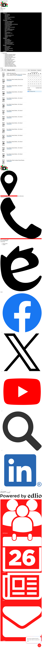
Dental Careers (7, 28)
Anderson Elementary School (10, 55)
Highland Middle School (9, 63)
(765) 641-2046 (5, 239)
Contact (4, 244)
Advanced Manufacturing (9, 21)
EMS (6, 31)
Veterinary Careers (8, 36)
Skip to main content (4, 0)
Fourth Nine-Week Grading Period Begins (15, 160)
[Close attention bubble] (40, 635)
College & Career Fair (11, 73)
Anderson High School (9, 56)
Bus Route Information (9, 48)
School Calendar (8, 46)
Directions (6, 16)
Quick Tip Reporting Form (9, 44)
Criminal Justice (7, 26)
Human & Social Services (9, 35)
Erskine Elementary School (9, 62)
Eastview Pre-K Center (9, 60)
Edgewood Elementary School (10, 61)
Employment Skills (8, 19)
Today (28, 87)
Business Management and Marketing (11, 24)
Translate (8, 492)
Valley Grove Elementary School (10, 66)
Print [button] (29, 70)
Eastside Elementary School (9, 59)
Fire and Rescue (7, 32)
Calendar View (39, 87)
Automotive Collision (8, 22)
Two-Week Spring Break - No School (14, 85)
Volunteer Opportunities (9, 50)
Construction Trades (8, 25)
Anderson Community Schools (10, 54)
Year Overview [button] (33, 70)
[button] (5, 13)
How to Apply (7, 14)
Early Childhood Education (9, 29)
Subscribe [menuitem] (39, 70)
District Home (5, 243)
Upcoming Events (32, 91)
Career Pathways (8, 41)
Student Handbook (8, 40)
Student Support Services (9, 42)
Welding (6, 37)
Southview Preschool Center (10, 64)
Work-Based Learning (8, 43)
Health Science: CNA (8, 33)
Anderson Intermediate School (10, 57)
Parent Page (7, 49)
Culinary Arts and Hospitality (10, 27)
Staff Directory (7, 15)
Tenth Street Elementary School (10, 65)
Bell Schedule (7, 39)
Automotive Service (8, 23)
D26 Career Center (8, 58)
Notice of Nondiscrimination (10, 17)
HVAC (6, 34)
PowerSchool (7, 47)
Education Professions (8, 30)
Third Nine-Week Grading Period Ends (15, 79)
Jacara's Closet (7, 18)
